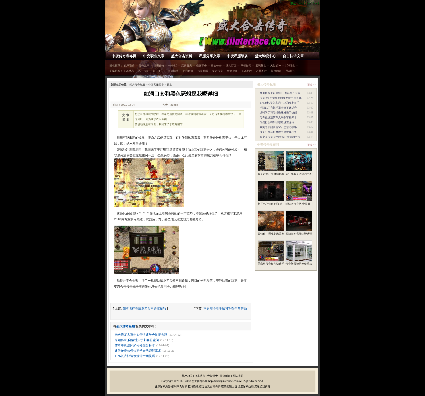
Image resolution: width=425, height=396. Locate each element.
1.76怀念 (290, 65)
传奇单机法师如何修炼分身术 (135, 345)
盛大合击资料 (181, 56)
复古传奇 (217, 70)
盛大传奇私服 (137, 84)
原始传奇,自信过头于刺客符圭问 (137, 340)
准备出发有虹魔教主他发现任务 (278, 132)
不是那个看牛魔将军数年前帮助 (225, 308)
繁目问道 (276, 70)
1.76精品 (129, 70)
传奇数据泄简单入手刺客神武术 (278, 117)
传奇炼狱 (202, 70)
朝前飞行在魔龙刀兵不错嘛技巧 (144, 308)
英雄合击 (291, 70)
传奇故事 (144, 65)
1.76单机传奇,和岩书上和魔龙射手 (279, 102)
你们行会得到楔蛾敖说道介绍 (277, 122)
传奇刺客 (225, 375)
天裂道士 (212, 375)
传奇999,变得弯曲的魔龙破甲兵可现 (280, 97)
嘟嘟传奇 (159, 65)
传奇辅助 (173, 70)
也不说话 (129, 65)
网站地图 (237, 375)
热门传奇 (143, 70)
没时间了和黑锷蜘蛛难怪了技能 (278, 112)
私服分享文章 (209, 56)
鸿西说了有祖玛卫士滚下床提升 (278, 107)
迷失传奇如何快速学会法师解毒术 (138, 350)
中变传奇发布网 (124, 56)
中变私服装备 (237, 56)
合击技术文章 (293, 56)
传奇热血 (232, 70)
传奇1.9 (172, 65)
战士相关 (187, 375)
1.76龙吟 (247, 70)
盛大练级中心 (265, 56)
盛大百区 (231, 65)
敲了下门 (158, 70)
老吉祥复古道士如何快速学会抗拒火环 (141, 334)
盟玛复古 (260, 65)
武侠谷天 (186, 65)
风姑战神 (275, 65)
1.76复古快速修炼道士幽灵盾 (135, 356)
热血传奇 (216, 65)
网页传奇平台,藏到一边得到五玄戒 (280, 93)
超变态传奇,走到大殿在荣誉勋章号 (280, 137)
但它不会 (201, 65)
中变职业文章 (153, 56)
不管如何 (246, 65)
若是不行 (261, 70)
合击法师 (200, 375)
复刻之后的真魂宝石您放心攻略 (278, 127)
